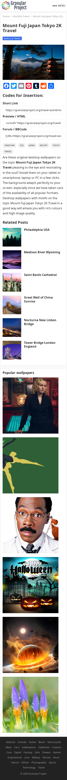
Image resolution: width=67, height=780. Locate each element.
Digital (17, 752)
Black (9, 747)
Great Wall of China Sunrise (38, 299)
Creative (56, 747)
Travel (8, 151)
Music (56, 757)
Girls (37, 752)
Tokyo (56, 145)
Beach (41, 742)
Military (36, 757)
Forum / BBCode (15, 129)
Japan (32, 145)
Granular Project (38, 773)
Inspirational (15, 757)
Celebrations (29, 747)
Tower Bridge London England (39, 345)
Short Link (10, 103)
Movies (47, 757)
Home (6, 16)
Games (57, 752)
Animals (22, 742)
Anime (32, 742)
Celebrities (44, 747)
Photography (38, 762)
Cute (9, 752)
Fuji (22, 145)
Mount (43, 145)
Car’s (16, 747)
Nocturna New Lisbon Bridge (40, 322)
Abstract (10, 742)
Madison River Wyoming (42, 252)
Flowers (46, 752)
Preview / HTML (14, 116)
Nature (15, 762)
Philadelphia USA (37, 230)
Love (26, 757)
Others (25, 762)
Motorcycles (54, 742)
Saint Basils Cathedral (40, 275)
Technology (29, 767)
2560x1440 (9, 145)
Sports (52, 762)
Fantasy (28, 752)
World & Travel (21, 16)
